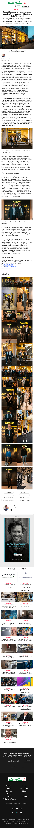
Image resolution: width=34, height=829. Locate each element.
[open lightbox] (9, 282)
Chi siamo (9, 803)
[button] (26, 7)
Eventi (9, 788)
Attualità (9, 786)
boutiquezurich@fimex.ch (11, 266)
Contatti (25, 803)
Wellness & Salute (9, 799)
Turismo (25, 796)
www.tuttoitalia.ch (24, 823)
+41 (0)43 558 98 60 (8, 265)
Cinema (24, 786)
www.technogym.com (7, 268)
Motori (24, 791)
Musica (9, 794)
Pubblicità (17, 803)
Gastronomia (24, 788)
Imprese (9, 791)
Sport (9, 796)
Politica (24, 794)
